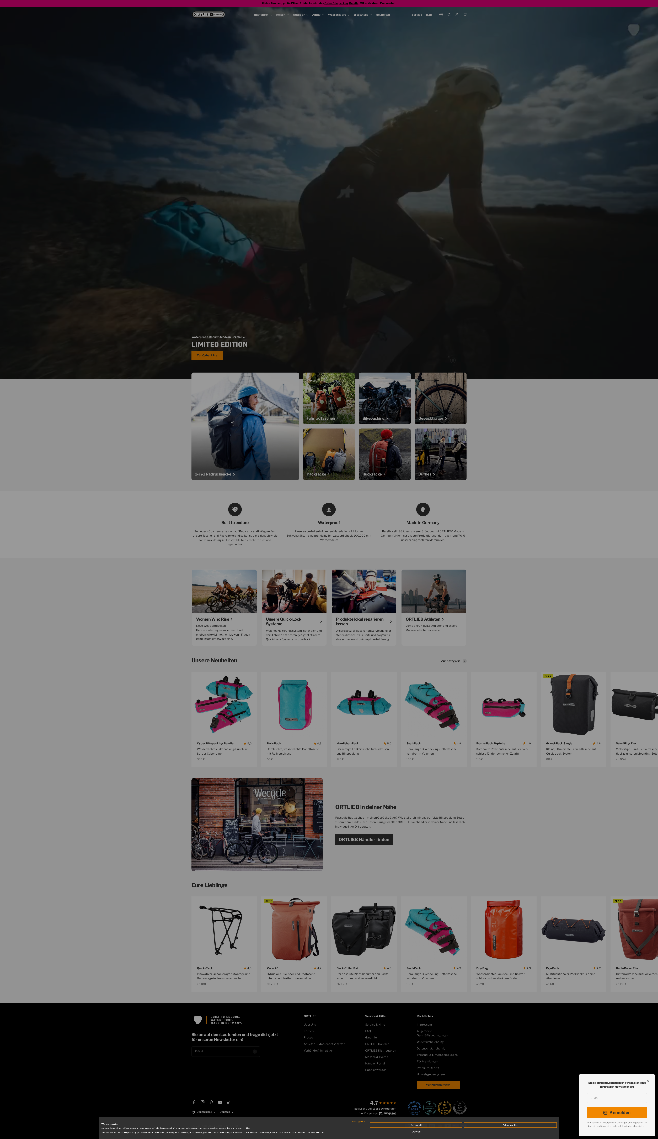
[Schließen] (648, 1081)
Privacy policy (358, 1121)
